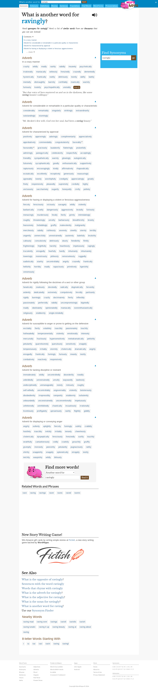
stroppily (76, 452)
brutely (91, 220)
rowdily (80, 375)
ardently (27, 292)
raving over (42, 622)
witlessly (53, 72)
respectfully (71, 153)
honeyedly (67, 189)
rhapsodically (83, 168)
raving (33, 493)
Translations (74, 6)
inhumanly (73, 251)
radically (64, 287)
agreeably (27, 179)
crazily (26, 66)
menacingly (28, 215)
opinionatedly (51, 308)
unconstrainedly (45, 400)
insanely (72, 66)
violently (82, 204)
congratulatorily (62, 142)
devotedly (52, 287)
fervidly (79, 292)
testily (83, 354)
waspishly (37, 457)
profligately (42, 411)
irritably (43, 349)
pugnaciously (77, 447)
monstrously (41, 256)
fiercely (26, 204)
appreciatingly (77, 179)
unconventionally (63, 400)
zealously (40, 287)
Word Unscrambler (56, 667)
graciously (42, 148)
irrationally (28, 72)
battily (91, 77)
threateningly (39, 220)
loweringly (27, 256)
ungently (27, 235)
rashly (53, 66)
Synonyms (24, 6)
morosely (38, 447)
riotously (70, 385)
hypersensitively (57, 339)
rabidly (62, 66)
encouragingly (43, 168)
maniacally (41, 72)
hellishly (27, 267)
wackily (86, 82)
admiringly (28, 153)
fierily (63, 215)
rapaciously (58, 267)
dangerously (52, 210)
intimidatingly (84, 215)
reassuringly (83, 174)
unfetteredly (28, 406)
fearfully (52, 251)
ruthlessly (51, 230)
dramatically (80, 349)
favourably (28, 148)
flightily (77, 411)
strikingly (68, 110)
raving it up (44, 627)
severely (63, 230)
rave (25, 493)
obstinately (37, 308)
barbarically (28, 210)
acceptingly (85, 153)
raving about (85, 627)
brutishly (92, 235)
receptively (55, 174)
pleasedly (51, 184)
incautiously (70, 406)
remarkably (43, 110)
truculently (28, 251)
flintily (86, 241)
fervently (90, 287)
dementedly (89, 72)
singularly (56, 110)
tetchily (26, 457)
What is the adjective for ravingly (43, 597)
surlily (81, 436)
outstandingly (29, 116)
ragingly (91, 246)
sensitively (71, 344)
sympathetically (41, 158)
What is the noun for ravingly (40, 601)
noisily (60, 385)
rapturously (28, 168)
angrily (66, 261)
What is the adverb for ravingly (42, 592)
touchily (84, 328)
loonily (74, 77)
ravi (40, 644)
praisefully (81, 148)
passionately (29, 303)
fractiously (41, 339)
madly (44, 66)
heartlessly (65, 246)
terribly (93, 230)
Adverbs (36, 669)
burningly (36, 297)
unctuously (28, 189)
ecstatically (28, 174)
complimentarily (68, 136)
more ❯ (76, 87)
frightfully (42, 246)
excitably (27, 328)
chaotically (57, 406)
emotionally (72, 333)
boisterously (85, 390)
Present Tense (37, 680)
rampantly (58, 395)
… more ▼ (30, 52)
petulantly (27, 344)
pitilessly (54, 256)
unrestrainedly (55, 235)
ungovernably (60, 390)
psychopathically (52, 87)
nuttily (52, 77)
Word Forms (98, 6)
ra (28, 644)
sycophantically (42, 163)
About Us (96, 669)
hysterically (28, 77)
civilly (77, 189)
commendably (45, 142)
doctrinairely (59, 297)
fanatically (28, 287)
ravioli (63, 622)
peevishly (50, 447)
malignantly (80, 225)
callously (27, 241)
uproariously (56, 411)
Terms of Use (97, 672)
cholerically (66, 349)
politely (87, 189)
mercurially (28, 339)
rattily (88, 447)
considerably (29, 110)
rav (33, 644)
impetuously (78, 246)
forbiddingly (42, 225)
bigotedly (85, 303)
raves (59, 493)
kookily (37, 87)
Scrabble (53, 672)
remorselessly (68, 256)
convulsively (40, 241)
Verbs (21, 680)
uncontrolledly (54, 375)
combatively (28, 359)
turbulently (84, 395)
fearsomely (28, 225)
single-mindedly (56, 313)
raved (68, 493)
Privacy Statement (99, 675)
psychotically (86, 66)
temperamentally (45, 333)
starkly (40, 261)
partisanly (90, 292)
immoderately (29, 375)
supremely (63, 184)
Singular (36, 675)
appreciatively (85, 136)
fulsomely (27, 163)
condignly (63, 179)
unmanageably (46, 385)
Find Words (86, 6)
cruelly (40, 210)
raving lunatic (29, 627)
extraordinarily (82, 110)
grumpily (27, 447)
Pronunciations (112, 6)
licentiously (28, 411)
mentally (27, 82)
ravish (82, 622)
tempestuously (30, 349)
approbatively (29, 142)
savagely (62, 204)
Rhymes (54, 6)
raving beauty (58, 627)
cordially (75, 184)
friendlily (27, 158)
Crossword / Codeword (57, 675)
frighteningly (28, 246)
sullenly (36, 426)
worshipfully (50, 179)
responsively (37, 184)
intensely (85, 333)
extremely (52, 292)
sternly (83, 230)
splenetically (62, 452)
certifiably (63, 82)
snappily (83, 344)
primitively (72, 267)
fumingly (52, 354)
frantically (41, 77)
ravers (77, 493)
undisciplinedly (30, 385)
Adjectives (36, 667)
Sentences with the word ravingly (43, 583)
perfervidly (43, 303)
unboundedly (29, 400)
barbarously (64, 220)
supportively (85, 163)
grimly (72, 215)
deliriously (63, 77)
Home (95, 667)
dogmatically (77, 287)
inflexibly (80, 297)
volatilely (47, 328)
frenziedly (65, 72)
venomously (28, 272)
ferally (55, 215)
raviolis (72, 622)
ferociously (38, 204)
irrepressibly (44, 395)
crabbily (88, 426)
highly (85, 184)
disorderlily (69, 375)
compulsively (66, 292)
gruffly (54, 225)
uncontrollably (53, 261)
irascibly (58, 328)
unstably (67, 87)
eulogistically (80, 158)
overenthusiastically (83, 308)
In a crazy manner (30, 40)
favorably (77, 142)
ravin (48, 644)
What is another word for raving (42, 606)
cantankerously (42, 442)
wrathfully (27, 442)
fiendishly (75, 241)
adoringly (53, 136)
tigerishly (84, 267)
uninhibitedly (43, 406)
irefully (48, 431)
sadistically (28, 261)
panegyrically (42, 153)
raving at (72, 627)
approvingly (40, 136)
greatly (91, 179)
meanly (73, 354)
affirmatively (67, 168)
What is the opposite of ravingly (42, 579)
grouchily (76, 442)
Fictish (72, 540)
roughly (26, 220)
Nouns (21, 678)
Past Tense (36, 678)
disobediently (29, 395)
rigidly (26, 297)
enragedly (40, 251)
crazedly (77, 72)
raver (51, 493)
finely (25, 184)
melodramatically (76, 339)
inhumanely (86, 251)
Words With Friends (56, 669)
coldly (55, 442)
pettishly (91, 339)
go (133, 58)
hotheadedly (28, 333)
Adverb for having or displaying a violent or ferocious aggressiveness (48, 48)
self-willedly (28, 390)
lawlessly (80, 380)
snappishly (38, 452)
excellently (42, 174)
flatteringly (68, 148)
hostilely (27, 431)
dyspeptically (43, 436)
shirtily (26, 452)
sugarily (55, 189)
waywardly (68, 380)
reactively (42, 359)
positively (27, 136)
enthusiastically (69, 163)
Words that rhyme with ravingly (42, 588)
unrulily (52, 220)
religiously (28, 313)
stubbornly (41, 313)
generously (69, 174)
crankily (65, 442)
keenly (39, 179)
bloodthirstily (78, 220)
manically (75, 82)
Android (77, 669)
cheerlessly (80, 431)
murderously (43, 215)
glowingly (66, 158)
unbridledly (28, 380)
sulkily (78, 426)
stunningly (43, 116)
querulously (57, 344)
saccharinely (42, 189)
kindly (56, 168)
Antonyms (34, 6)
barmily (51, 82)
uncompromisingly (69, 303)
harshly (53, 246)
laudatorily (55, 148)
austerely (69, 235)
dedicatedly (39, 292)
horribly (37, 267)
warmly (55, 158)
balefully (81, 235)
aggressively (67, 210)
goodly (56, 163)
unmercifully (40, 235)
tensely (68, 431)
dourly (65, 241)
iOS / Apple (77, 667)
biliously (58, 457)
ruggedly (82, 256)
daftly (82, 77)
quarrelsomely (42, 344)
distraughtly (39, 82)
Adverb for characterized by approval (37, 46)
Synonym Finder (43, 610)
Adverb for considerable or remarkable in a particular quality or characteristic (51, 43)
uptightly (47, 426)
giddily (87, 411)
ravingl (65, 644)
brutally (79, 210)
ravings (42, 493)
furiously (27, 87)
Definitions (44, 6)
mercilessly (28, 230)
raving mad (28, 622)
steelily (73, 230)
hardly (62, 251)
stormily (54, 349)
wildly (35, 66)
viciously (51, 204)
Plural (35, 672)
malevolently (65, 225)
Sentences (64, 6)
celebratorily (57, 153)
